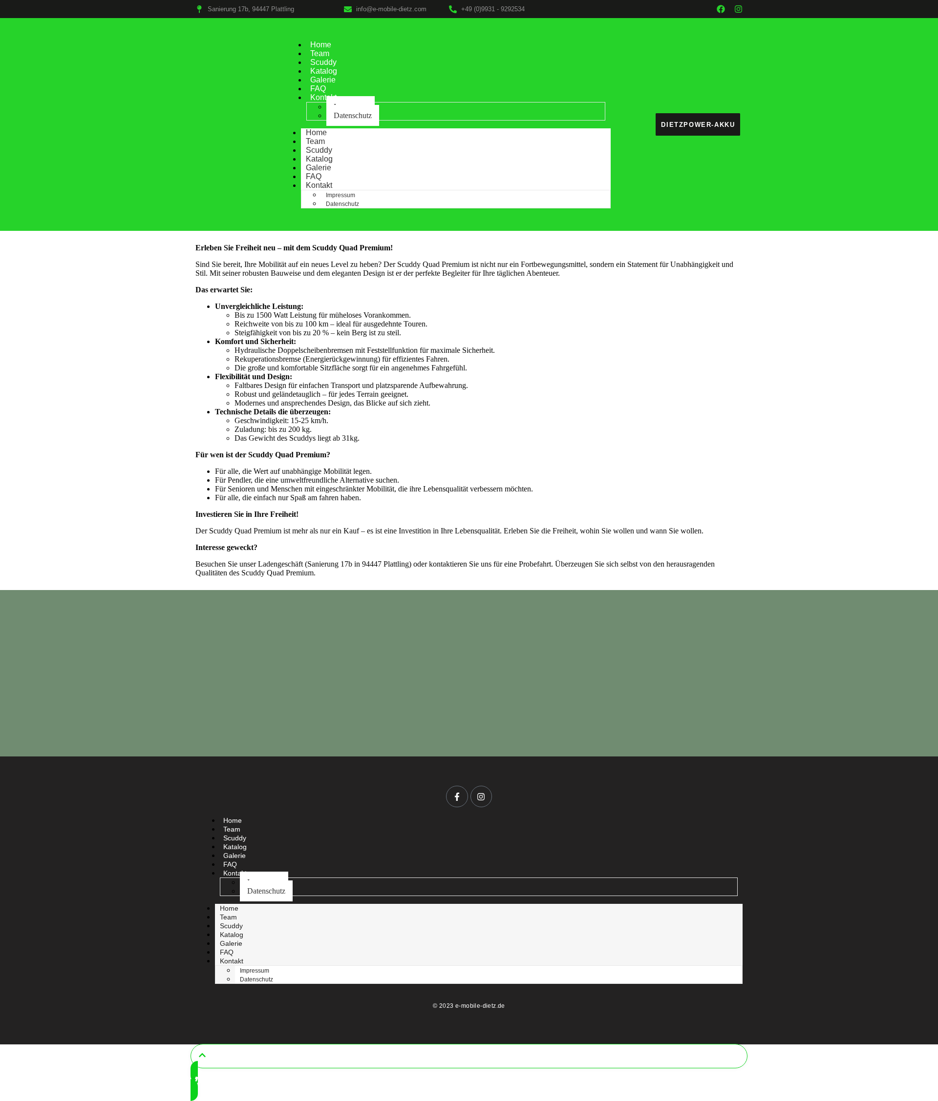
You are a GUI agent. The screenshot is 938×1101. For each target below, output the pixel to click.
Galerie (323, 80)
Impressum (340, 195)
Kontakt (323, 97)
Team (319, 53)
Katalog (323, 71)
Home (320, 45)
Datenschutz (353, 115)
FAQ (318, 88)
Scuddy (323, 62)
